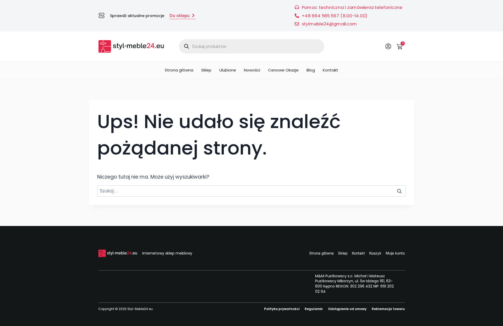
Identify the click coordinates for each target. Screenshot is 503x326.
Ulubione (227, 70)
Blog (311, 70)
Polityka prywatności (281, 309)
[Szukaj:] (251, 190)
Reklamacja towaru (388, 309)
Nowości (252, 70)
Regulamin (314, 309)
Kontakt (330, 70)
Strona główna (179, 70)
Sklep (206, 70)
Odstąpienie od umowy (347, 309)
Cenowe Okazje (283, 70)
